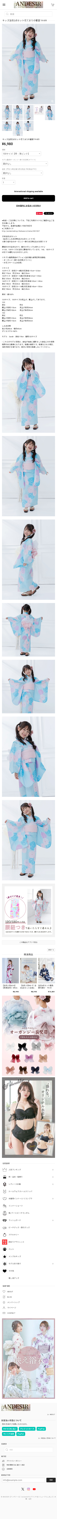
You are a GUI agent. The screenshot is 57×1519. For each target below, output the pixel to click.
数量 (3, 178)
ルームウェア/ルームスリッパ (20, 1191)
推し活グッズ (14, 1278)
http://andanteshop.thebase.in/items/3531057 (21, 231)
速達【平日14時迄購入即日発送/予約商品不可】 (19, 169)
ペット (11, 1249)
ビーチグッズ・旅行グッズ (19, 1228)
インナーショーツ (16, 1206)
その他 (11, 1271)
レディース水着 (15, 1184)
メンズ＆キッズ (15, 1256)
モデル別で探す (15, 1264)
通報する (51, 950)
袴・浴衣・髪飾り (16, 1177)
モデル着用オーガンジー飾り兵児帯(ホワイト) (19, 160)
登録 (51, 1480)
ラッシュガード (15, 1220)
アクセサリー (14, 1235)
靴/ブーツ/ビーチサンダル (19, 1213)
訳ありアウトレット (17, 1242)
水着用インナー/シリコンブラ (20, 1199)
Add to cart (28, 198)
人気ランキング (15, 1170)
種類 (3, 150)
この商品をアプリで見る (28, 942)
